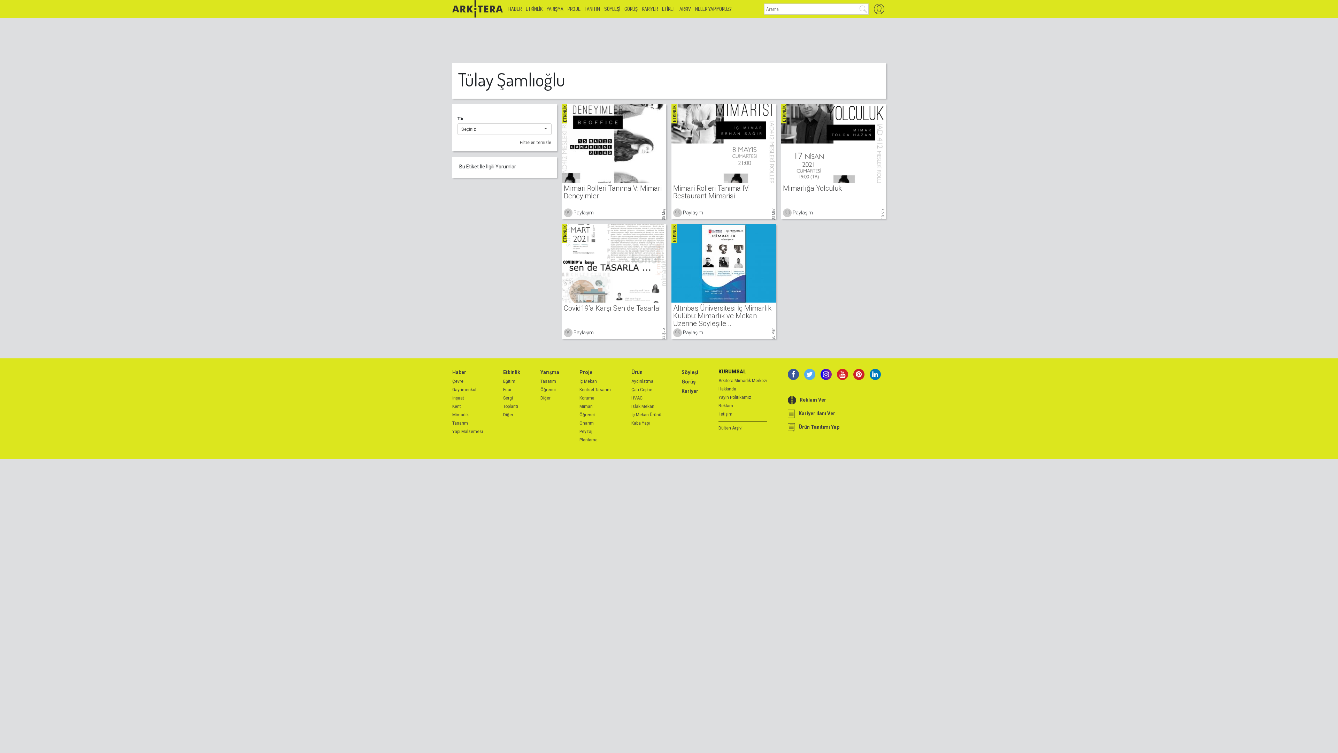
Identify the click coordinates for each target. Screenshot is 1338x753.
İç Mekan (588, 381)
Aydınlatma (642, 381)
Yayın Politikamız (734, 397)
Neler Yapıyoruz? (713, 9)
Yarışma (555, 9)
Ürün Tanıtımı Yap (819, 427)
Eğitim (509, 381)
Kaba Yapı (640, 423)
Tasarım (460, 423)
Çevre (457, 381)
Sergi (508, 398)
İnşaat (458, 398)
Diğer (508, 414)
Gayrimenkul (464, 389)
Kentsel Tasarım (595, 389)
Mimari (586, 406)
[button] (504, 129)
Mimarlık (460, 414)
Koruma (586, 398)
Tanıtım (592, 9)
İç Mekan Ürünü (646, 414)
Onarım (586, 423)
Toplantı (510, 406)
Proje (574, 9)
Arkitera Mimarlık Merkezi (742, 380)
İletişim (725, 414)
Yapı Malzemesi (467, 431)
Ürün (637, 372)
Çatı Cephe (641, 389)
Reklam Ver (813, 400)
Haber (515, 9)
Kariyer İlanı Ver (817, 413)
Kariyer (650, 9)
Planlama (588, 440)
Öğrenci (548, 389)
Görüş (631, 9)
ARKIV (685, 9)
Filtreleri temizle (535, 142)
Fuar (507, 389)
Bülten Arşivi (730, 428)
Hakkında (727, 389)
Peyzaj (585, 431)
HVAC (637, 398)
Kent (456, 406)
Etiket (668, 9)
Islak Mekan (642, 406)
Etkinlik (534, 9)
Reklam (725, 405)
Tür (460, 118)
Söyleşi (612, 9)
